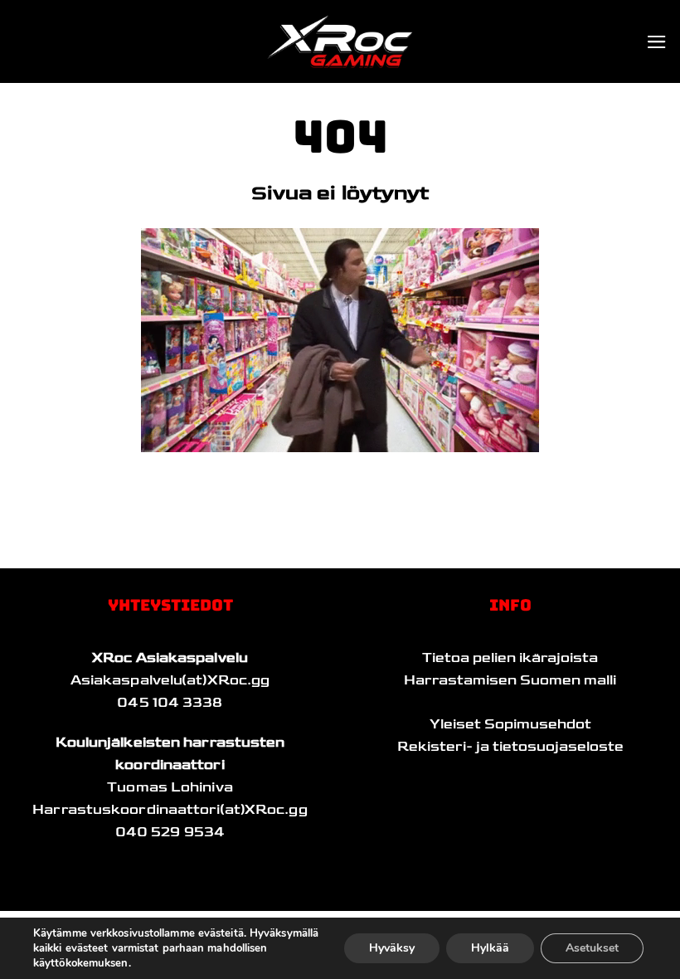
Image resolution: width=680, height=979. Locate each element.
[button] (657, 42)
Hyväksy (392, 948)
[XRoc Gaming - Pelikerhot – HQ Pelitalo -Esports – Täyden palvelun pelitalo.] (340, 41)
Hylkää (490, 948)
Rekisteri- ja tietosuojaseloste (510, 746)
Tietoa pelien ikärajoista (510, 658)
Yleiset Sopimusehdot (510, 724)
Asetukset (592, 948)
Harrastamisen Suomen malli (510, 680)
